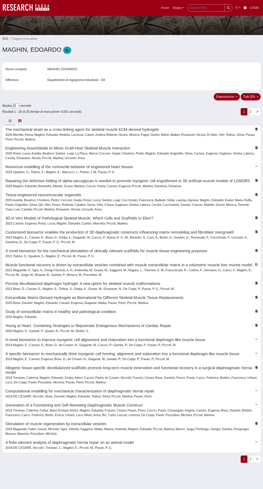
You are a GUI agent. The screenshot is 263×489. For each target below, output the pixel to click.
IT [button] (236, 7)
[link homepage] (28, 7)
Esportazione (225, 96)
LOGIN (254, 7)
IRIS (5, 38)
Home (165, 7)
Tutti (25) (249, 96)
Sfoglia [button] (177, 7)
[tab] (10, 121)
